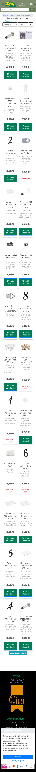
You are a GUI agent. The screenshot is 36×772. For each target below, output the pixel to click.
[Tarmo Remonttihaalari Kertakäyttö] (25, 88)
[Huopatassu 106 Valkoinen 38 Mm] (10, 191)
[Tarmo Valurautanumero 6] (25, 453)
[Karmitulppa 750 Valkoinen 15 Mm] (10, 347)
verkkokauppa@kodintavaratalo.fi (16, 727)
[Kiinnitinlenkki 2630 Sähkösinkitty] (10, 295)
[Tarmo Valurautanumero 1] (10, 400)
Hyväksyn (18, 757)
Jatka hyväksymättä (18, 761)
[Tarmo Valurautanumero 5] (10, 552)
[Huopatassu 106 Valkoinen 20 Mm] (25, 503)
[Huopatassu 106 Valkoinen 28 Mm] (10, 503)
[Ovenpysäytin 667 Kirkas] (25, 140)
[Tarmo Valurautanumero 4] (10, 606)
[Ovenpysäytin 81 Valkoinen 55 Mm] (25, 400)
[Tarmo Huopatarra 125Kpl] (25, 35)
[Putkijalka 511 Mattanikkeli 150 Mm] (25, 606)
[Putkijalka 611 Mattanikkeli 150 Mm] (10, 35)
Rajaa (23, 24)
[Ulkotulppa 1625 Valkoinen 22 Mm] (10, 88)
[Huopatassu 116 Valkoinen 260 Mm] (25, 552)
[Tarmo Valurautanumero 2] (10, 140)
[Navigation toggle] (2, 4)
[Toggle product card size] (30, 24)
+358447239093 (18, 723)
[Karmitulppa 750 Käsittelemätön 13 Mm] (25, 347)
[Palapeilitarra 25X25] (10, 453)
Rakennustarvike (9, 15)
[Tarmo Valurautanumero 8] (25, 295)
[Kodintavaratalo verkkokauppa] (11, 4)
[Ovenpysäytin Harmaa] (25, 244)
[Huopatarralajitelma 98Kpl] (10, 244)
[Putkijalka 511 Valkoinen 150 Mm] (25, 191)
